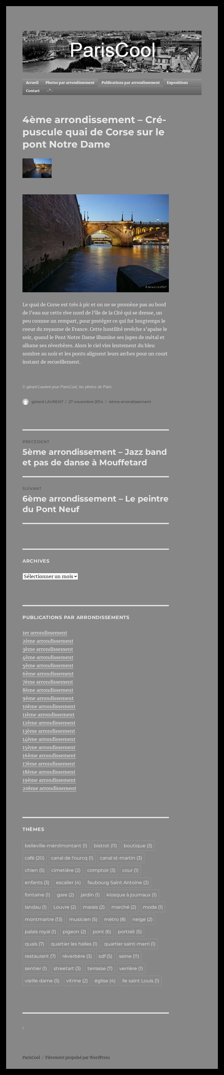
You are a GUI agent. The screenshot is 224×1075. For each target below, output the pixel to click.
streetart (67, 968)
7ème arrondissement (47, 682)
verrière (131, 968)
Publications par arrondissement (131, 82)
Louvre (64, 907)
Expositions (177, 82)
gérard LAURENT (47, 401)
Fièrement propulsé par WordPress (77, 1057)
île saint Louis (140, 981)
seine (129, 956)
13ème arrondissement (48, 731)
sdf (105, 956)
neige (142, 919)
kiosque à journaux (131, 895)
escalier (68, 882)
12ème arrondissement (49, 723)
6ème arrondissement (48, 674)
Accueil (32, 82)
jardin (90, 895)
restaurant (40, 956)
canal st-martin (121, 858)
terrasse (100, 968)
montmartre (43, 919)
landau (36, 907)
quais (34, 944)
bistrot (105, 845)
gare (65, 895)
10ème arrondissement (49, 706)
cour (130, 870)
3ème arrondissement (47, 649)
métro (115, 919)
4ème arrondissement (129, 401)
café (34, 858)
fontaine (37, 895)
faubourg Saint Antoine (118, 882)
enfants (37, 882)
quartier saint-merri (129, 944)
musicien (83, 919)
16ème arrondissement (49, 755)
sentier (36, 968)
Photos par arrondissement (70, 82)
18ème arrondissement (49, 772)
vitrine (77, 981)
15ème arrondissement (49, 747)
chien (35, 870)
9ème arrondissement (48, 698)
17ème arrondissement (48, 764)
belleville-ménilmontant (56, 845)
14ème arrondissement (49, 739)
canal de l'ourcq (72, 858)
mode (153, 907)
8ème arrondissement (48, 690)
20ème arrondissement (49, 788)
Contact (33, 91)
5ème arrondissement (48, 665)
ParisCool (31, 1057)
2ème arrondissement (48, 641)
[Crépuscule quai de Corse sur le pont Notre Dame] (95, 243)
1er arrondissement (44, 633)
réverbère (77, 956)
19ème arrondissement (49, 780)
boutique (138, 845)
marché (123, 907)
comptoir (101, 870)
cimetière (65, 870)
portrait (130, 931)
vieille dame (42, 981)
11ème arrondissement (48, 715)
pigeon (74, 931)
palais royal (40, 931)
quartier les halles (74, 944)
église (105, 981)
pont (102, 931)
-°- (50, 91)
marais (94, 907)
